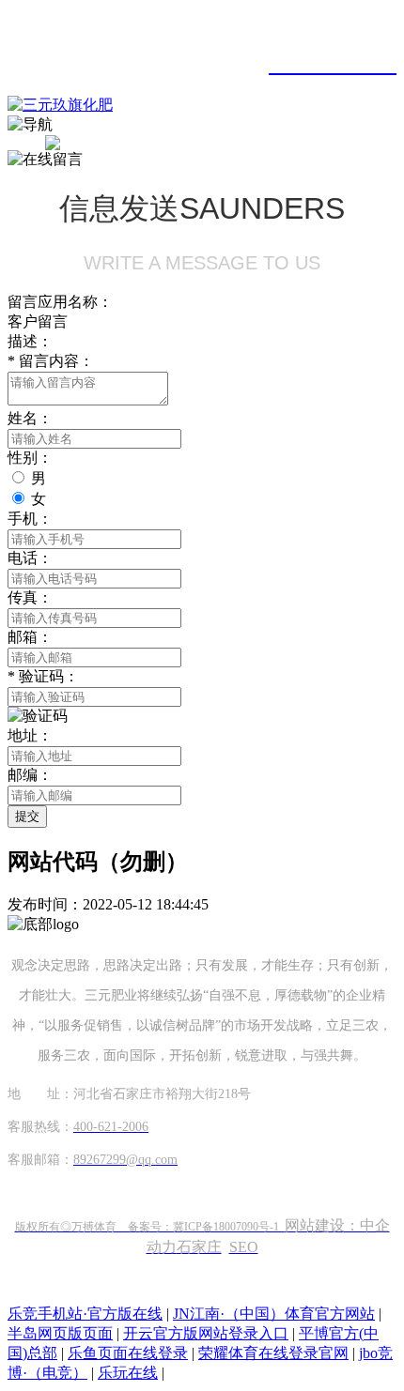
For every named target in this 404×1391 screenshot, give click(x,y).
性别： (30, 458)
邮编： (30, 775)
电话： (30, 558)
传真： (30, 597)
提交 (27, 816)
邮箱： (30, 637)
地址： (30, 735)
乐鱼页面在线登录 (128, 1353)
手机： (30, 519)
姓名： (30, 418)
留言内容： (51, 361)
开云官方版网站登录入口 (205, 1333)
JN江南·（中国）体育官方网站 (274, 1314)
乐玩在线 (128, 1373)
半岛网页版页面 (60, 1333)
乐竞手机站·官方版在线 (85, 1314)
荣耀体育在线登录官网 (273, 1353)
